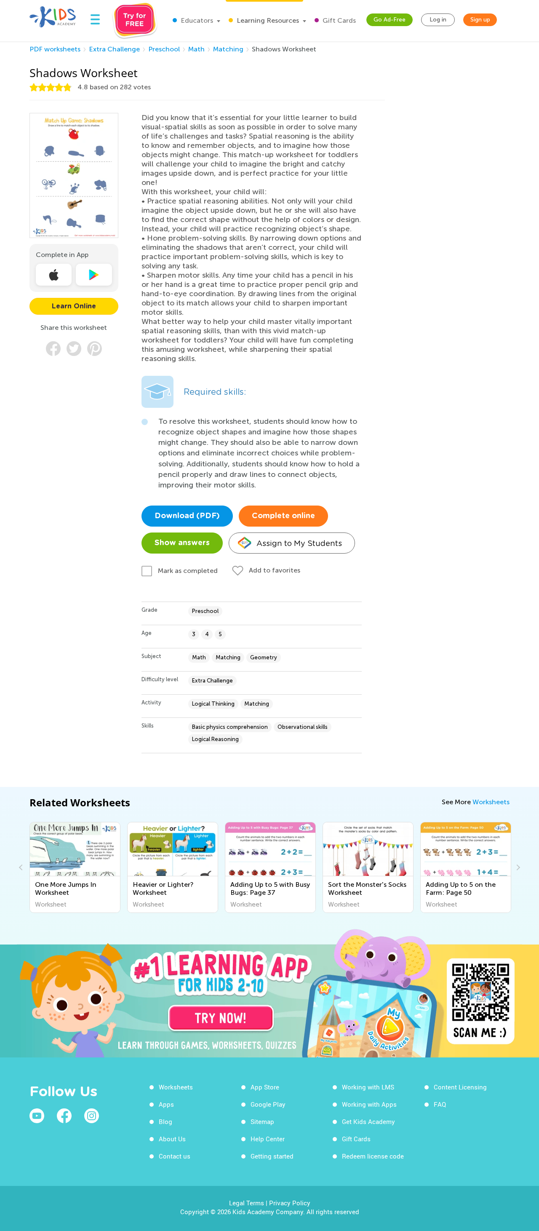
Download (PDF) (187, 516)
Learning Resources (267, 20)
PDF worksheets (54, 49)
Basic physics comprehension (230, 727)
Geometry (263, 657)
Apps (166, 1104)
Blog (165, 1121)
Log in (438, 19)
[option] (74, 867)
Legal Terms (246, 1203)
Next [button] (517, 867)
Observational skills (303, 727)
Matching (228, 49)
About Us (172, 1139)
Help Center (268, 1139)
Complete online (283, 516)
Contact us (174, 1156)
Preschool (164, 49)
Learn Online (74, 306)
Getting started (272, 1156)
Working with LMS (368, 1087)
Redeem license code (373, 1156)
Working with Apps (369, 1104)
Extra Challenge (114, 49)
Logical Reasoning (215, 739)
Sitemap (262, 1121)
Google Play (268, 1104)
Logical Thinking (213, 704)
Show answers (182, 543)
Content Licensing (460, 1087)
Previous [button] (22, 867)
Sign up (480, 19)
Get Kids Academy (368, 1121)
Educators (196, 20)
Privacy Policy (289, 1203)
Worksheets (491, 802)
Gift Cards (338, 20)
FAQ (440, 1104)
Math (196, 49)
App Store (265, 1087)
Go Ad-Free (390, 19)
